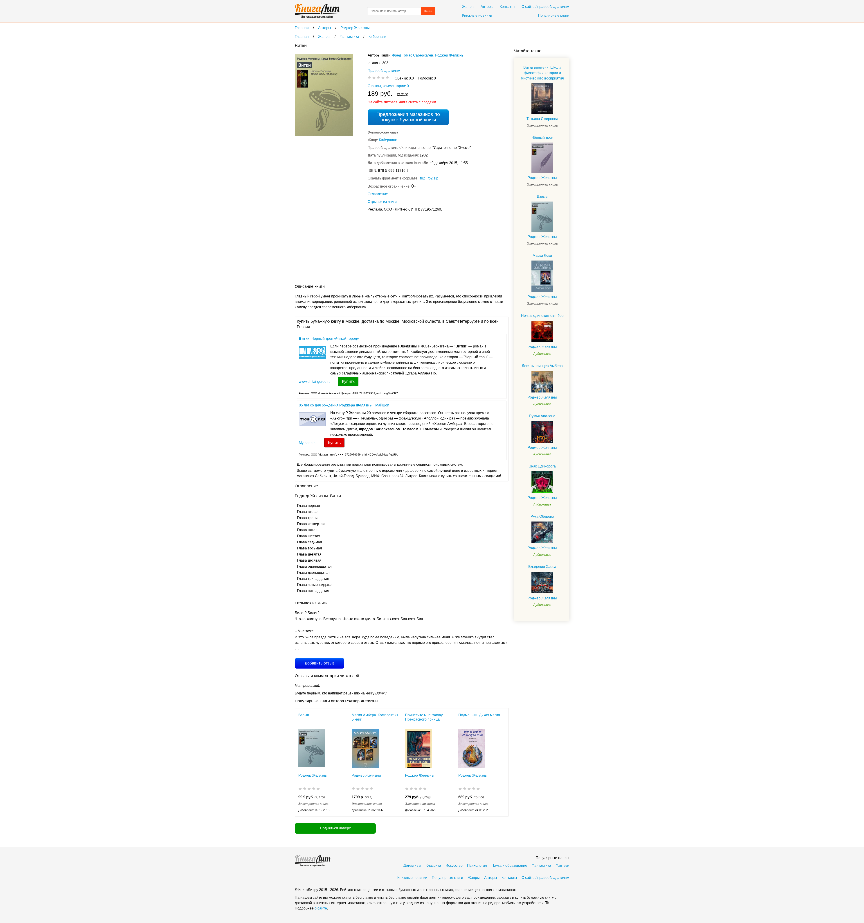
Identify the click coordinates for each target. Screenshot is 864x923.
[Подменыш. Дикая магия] (471, 748)
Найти (428, 11)
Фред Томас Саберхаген (412, 55)
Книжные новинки (477, 15)
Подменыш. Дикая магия (479, 715)
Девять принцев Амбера (542, 366)
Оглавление (378, 194)
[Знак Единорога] (542, 482)
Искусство (454, 865)
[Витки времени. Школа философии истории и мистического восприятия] (542, 98)
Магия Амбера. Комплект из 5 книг (375, 717)
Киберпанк (388, 140)
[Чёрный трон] (542, 158)
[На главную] (317, 11)
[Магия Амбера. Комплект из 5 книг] (365, 748)
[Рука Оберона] (542, 532)
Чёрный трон (542, 137)
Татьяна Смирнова (542, 119)
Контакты (507, 7)
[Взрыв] (311, 748)
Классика (433, 865)
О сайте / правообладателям (545, 7)
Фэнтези (562, 865)
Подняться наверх (335, 828)
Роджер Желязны (449, 55)
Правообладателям (384, 71)
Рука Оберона (542, 516)
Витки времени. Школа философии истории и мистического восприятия (542, 73)
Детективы (412, 865)
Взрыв (303, 715)
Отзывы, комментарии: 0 (388, 86)
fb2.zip (433, 178)
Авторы (487, 7)
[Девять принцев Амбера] (542, 381)
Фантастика (541, 865)
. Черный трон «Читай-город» (329, 338)
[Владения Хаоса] (542, 582)
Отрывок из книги (382, 202)
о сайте (321, 908)
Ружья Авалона (542, 416)
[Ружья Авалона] (542, 432)
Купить (348, 381)
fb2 (422, 178)
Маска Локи (542, 255)
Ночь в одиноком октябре (542, 315)
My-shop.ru (308, 443)
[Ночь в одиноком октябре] (542, 331)
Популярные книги (553, 15)
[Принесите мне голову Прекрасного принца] (418, 748)
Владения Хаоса (542, 567)
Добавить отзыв (320, 663)
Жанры (468, 7)
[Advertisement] (377, 248)
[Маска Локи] (542, 276)
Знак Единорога (542, 466)
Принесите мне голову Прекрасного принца (424, 717)
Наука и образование (509, 865)
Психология (477, 865)
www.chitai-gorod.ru (315, 381)
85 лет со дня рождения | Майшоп (344, 405)
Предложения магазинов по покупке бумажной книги (408, 116)
